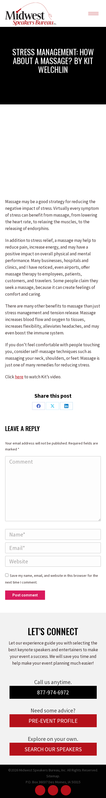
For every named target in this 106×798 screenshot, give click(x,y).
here (19, 377)
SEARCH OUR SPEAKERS (53, 749)
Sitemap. (53, 776)
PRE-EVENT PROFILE (53, 720)
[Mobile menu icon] (93, 13)
